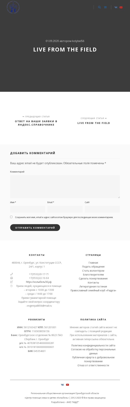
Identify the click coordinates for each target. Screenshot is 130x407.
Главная (93, 262)
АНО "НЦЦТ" (73, 402)
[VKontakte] (116, 7)
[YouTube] (121, 7)
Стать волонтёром (93, 270)
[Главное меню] (105, 7)
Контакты (93, 282)
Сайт (87, 202)
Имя (13, 202)
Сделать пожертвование (93, 278)
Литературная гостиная (93, 286)
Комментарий (17, 171)
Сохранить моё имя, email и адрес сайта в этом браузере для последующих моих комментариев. (64, 217)
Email (50, 202)
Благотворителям (93, 274)
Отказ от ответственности (93, 365)
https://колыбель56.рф (39, 281)
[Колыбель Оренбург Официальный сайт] (13, 7)
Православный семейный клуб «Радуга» (93, 290)
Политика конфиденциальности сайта (93, 345)
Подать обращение (93, 266)
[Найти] (99, 7)
